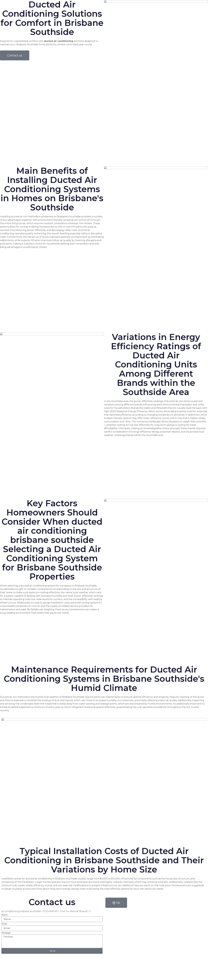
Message (5, 933)
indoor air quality (61, 240)
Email (4, 924)
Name (4, 914)
